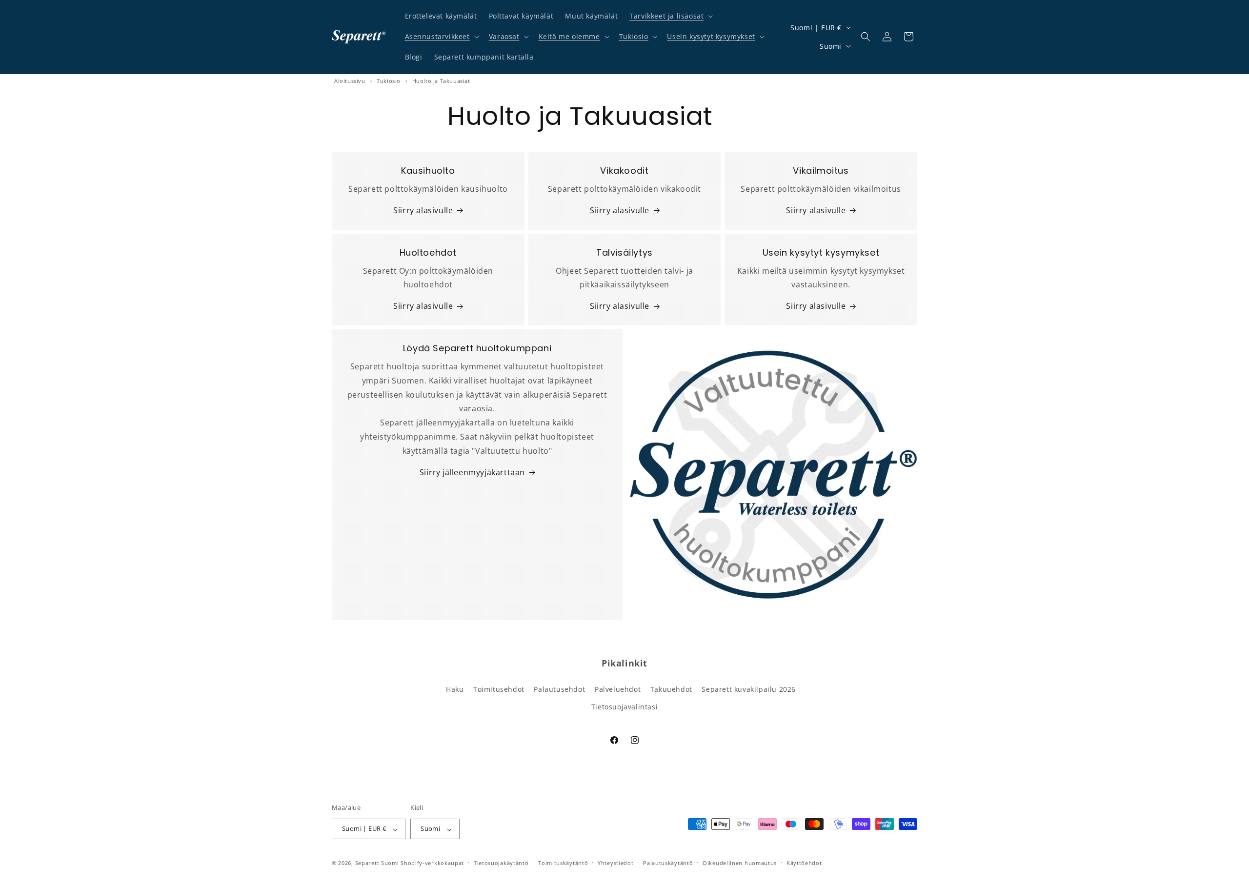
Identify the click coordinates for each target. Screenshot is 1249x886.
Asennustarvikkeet (437, 36)
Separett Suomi (377, 863)
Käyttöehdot (804, 862)
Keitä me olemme (569, 36)
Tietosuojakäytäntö (501, 862)
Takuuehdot (671, 689)
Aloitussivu (349, 80)
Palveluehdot (618, 689)
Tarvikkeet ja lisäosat (666, 15)
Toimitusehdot (498, 689)
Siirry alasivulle (423, 210)
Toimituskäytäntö (563, 862)
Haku (454, 689)
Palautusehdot (559, 689)
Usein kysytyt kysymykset (711, 36)
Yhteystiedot (615, 862)
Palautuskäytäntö (668, 862)
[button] (670, 16)
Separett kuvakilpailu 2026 (749, 689)
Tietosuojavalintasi (624, 706)
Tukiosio (633, 36)
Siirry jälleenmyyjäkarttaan (472, 472)
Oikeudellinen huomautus (740, 862)
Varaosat (504, 36)
